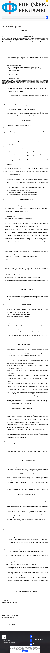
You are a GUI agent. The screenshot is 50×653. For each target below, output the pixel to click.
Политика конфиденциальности (8, 642)
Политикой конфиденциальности (31, 649)
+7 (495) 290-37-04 (38, 639)
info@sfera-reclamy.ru (38, 645)
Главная (3, 24)
